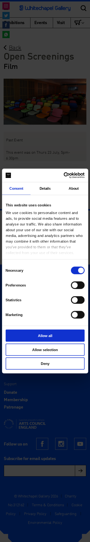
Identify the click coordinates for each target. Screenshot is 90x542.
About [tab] (73, 188)
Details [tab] (45, 188)
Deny (45, 364)
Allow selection (45, 350)
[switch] (77, 285)
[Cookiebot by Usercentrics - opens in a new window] (64, 175)
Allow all (45, 336)
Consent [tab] (16, 188)
